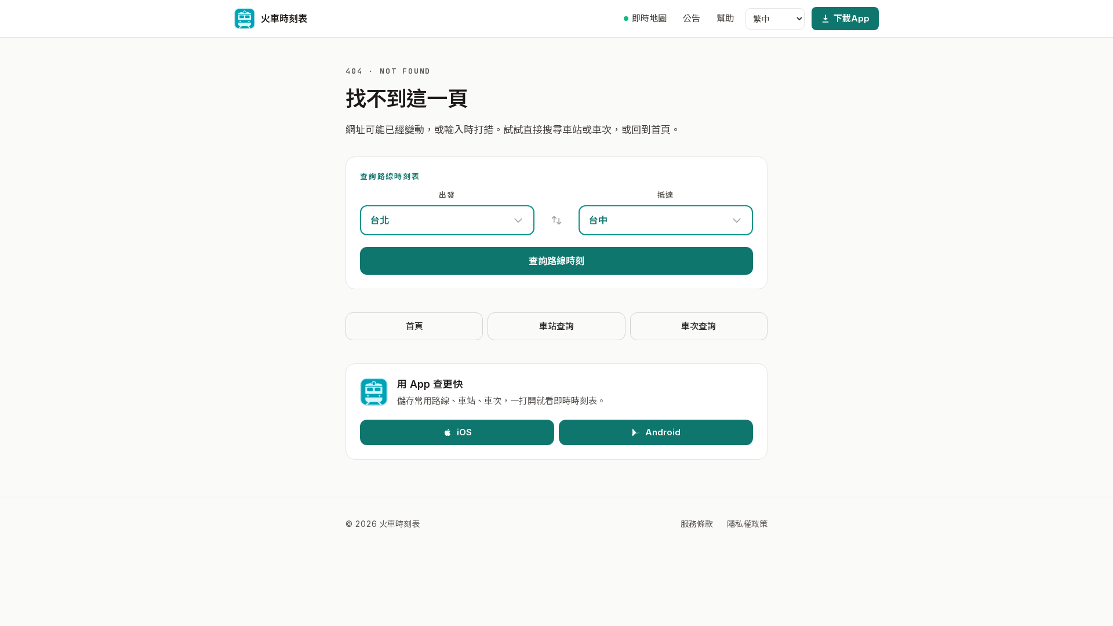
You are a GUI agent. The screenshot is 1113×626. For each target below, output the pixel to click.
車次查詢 (698, 326)
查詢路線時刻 (556, 261)
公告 (691, 18)
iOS (464, 432)
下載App (852, 18)
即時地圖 (649, 18)
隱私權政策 (747, 524)
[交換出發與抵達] (556, 220)
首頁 (414, 326)
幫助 (725, 18)
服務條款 (697, 524)
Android (663, 432)
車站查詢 (556, 326)
